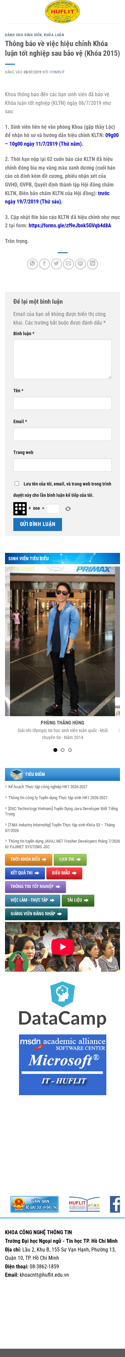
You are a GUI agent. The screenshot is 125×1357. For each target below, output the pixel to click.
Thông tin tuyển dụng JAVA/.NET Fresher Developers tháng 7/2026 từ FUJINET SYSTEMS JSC (62, 844)
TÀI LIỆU (74, 900)
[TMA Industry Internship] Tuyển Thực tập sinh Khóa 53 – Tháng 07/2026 (60, 827)
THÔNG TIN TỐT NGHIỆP (32, 886)
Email (20, 421)
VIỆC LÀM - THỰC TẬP (29, 900)
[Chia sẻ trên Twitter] (56, 264)
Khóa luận (54, 35)
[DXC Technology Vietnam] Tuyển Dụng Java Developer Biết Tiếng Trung (61, 811)
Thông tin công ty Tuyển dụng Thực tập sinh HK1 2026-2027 (57, 797)
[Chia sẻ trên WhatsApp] (32, 264)
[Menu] (9, 11)
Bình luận (23, 334)
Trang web (23, 452)
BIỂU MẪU (61, 872)
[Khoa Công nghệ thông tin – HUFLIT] (62, 11)
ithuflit (57, 72)
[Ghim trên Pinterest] (80, 264)
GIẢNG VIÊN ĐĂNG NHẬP (33, 913)
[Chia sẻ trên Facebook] (44, 264)
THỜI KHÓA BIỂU (25, 859)
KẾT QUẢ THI (22, 872)
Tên (18, 391)
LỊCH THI (66, 859)
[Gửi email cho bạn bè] (68, 264)
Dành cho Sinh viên (23, 35)
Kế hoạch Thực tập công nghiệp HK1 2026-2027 (47, 786)
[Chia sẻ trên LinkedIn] (92, 264)
